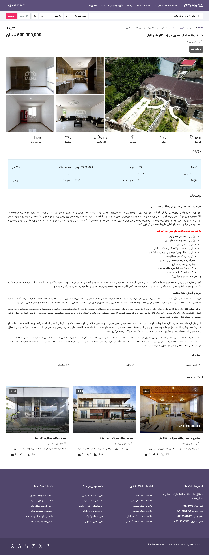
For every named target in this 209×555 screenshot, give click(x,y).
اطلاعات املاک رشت (144, 495)
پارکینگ (61, 365)
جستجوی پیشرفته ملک (42, 511)
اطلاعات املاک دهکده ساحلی (139, 516)
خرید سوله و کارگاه (94, 516)
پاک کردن (24, 16)
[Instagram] (34, 547)
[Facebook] (48, 547)
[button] (13, 28)
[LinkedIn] (27, 547)
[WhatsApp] (19, 547)
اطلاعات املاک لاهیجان (142, 506)
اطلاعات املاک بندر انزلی (142, 501)
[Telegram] (12, 547)
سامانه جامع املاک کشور (41, 495)
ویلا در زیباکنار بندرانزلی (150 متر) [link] (50, 438)
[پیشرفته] (35, 16)
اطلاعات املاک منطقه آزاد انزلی (139, 521)
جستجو (11, 16)
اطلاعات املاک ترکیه (140, 6)
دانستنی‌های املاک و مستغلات (39, 516)
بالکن (128, 365)
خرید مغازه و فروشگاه (93, 511)
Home (200, 27)
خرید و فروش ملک (113, 6)
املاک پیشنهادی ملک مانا (41, 501)
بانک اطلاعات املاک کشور (41, 506)
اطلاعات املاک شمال (168, 6)
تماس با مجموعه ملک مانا (41, 521)
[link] (171, 409)
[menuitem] (16, 5)
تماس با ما (92, 6)
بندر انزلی (184, 27)
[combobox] (76, 16)
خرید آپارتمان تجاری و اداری (90, 506)
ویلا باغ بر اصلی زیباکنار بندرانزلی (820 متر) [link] (179, 438)
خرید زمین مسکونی (94, 521)
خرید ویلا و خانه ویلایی (92, 495)
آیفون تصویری (190, 365)
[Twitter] (41, 547)
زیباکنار (172, 27)
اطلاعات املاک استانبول (142, 511)
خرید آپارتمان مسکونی (93, 501)
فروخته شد (196, 49)
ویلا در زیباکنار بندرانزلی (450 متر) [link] (116, 438)
